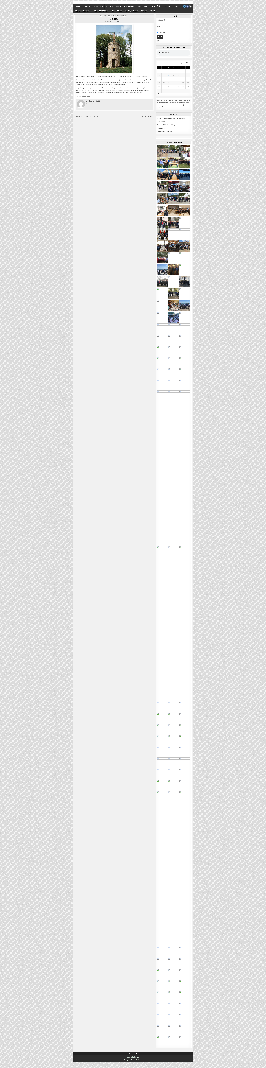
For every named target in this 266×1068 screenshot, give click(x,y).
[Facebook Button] (187, 6)
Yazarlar (108, 6)
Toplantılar (166, 6)
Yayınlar (118, 6)
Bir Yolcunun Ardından (164, 131)
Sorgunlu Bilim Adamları (82, 11)
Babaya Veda (161, 128)
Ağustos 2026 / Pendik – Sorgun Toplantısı (171, 118)
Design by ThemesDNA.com (133, 1060)
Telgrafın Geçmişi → (147, 116)
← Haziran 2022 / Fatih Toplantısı (86, 116)
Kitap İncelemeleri (129, 6)
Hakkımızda (87, 6)
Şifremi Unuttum (162, 41)
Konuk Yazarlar (142, 6)
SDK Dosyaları (97, 6)
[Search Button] (190, 6)
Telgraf (114, 18)
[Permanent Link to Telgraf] (114, 49)
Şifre (158, 26)
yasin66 (109, 21)
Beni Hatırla (162, 32)
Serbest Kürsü (156, 6)
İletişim (176, 6)
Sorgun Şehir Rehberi (131, 11)
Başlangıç (77, 6)
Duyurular (144, 11)
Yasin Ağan (124, 16)
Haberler (153, 11)
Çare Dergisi (161, 121)
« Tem (159, 94)
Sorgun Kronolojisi (116, 11)
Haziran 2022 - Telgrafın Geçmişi (111, 16)
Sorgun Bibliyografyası (101, 11)
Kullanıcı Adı (161, 20)
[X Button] (184, 6)
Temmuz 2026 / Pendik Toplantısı (168, 125)
